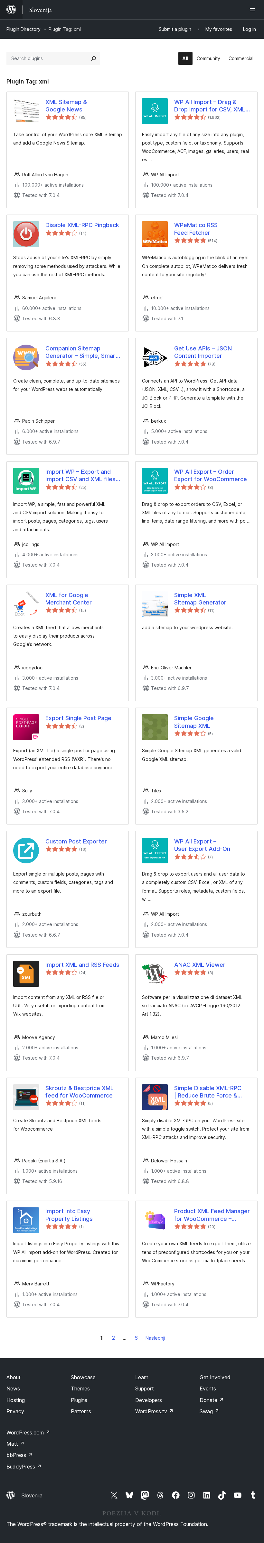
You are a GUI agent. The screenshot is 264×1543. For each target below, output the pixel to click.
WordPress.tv (154, 1411)
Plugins (79, 1400)
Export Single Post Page (78, 718)
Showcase (83, 1377)
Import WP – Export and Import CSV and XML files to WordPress (80, 475)
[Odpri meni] (253, 9)
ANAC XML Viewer (199, 964)
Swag (209, 1411)
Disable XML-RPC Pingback (82, 225)
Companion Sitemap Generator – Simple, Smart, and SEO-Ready (82, 352)
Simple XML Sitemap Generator (200, 599)
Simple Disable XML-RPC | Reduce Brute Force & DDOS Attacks (207, 1092)
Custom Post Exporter (76, 841)
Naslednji (155, 1338)
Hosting (15, 1400)
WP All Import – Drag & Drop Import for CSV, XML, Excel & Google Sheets (210, 106)
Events (208, 1388)
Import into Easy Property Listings (69, 1215)
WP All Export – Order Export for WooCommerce (210, 475)
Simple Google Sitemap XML (194, 722)
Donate (212, 1400)
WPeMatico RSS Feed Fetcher (196, 229)
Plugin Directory (23, 29)
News (13, 1388)
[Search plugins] (93, 58)
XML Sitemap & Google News (66, 106)
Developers (148, 1400)
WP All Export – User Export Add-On (202, 845)
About (13, 1377)
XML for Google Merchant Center (68, 599)
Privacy (15, 1411)
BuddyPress (24, 1466)
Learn (141, 1377)
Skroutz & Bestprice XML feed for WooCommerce (79, 1092)
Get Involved (215, 1377)
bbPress (19, 1455)
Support (144, 1388)
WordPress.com (28, 1432)
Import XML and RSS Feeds (82, 964)
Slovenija (32, 1495)
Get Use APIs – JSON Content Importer (203, 352)
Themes (80, 1388)
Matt (15, 1444)
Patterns (81, 1411)
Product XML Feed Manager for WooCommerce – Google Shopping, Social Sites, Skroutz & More (212, 1215)
